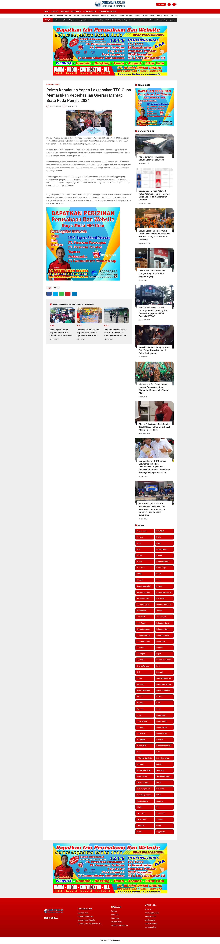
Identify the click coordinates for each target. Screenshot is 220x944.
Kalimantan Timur (143, 641)
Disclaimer (76, 11)
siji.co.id (148, 909)
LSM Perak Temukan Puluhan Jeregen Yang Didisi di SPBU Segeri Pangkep (152, 273)
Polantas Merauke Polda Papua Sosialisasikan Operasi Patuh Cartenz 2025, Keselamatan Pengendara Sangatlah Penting (88, 332)
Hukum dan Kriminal (163, 592)
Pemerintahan (161, 733)
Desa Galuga (161, 568)
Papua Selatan (142, 721)
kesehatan (140, 660)
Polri (166, 15)
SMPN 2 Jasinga (142, 782)
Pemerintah (85, 15)
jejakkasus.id (150, 920)
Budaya (159, 15)
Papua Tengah (161, 721)
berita (158, 537)
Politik (76, 15)
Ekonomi (129, 15)
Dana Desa (140, 568)
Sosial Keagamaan (143, 789)
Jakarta (159, 611)
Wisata (137, 15)
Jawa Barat (141, 617)
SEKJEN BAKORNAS (144, 770)
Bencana (114, 15)
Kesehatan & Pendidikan (165, 660)
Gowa (158, 580)
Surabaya (159, 801)
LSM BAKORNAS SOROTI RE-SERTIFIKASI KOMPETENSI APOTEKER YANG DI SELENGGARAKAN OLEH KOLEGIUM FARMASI (165, 678)
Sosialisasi (160, 789)
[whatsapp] (61, 294)
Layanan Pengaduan (85, 916)
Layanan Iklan (83, 913)
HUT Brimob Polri (143, 598)
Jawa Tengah (161, 617)
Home (46, 11)
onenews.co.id (150, 916)
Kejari (158, 654)
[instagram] (50, 4)
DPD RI (139, 574)
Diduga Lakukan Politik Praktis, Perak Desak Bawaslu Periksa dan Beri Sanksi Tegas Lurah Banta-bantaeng (154, 235)
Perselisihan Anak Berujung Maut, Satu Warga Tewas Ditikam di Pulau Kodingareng (154, 350)
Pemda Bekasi (161, 727)
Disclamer (115, 918)
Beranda (49, 84)
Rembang (140, 764)
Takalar (139, 807)
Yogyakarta (160, 832)
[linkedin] (74, 294)
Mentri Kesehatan (143, 690)
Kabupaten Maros (143, 629)
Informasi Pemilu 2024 (164, 604)
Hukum (159, 586)
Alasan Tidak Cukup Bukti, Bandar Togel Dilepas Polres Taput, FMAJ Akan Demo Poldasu (154, 427)
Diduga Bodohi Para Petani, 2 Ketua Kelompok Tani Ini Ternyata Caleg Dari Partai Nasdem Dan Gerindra (154, 195)
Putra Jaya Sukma (163, 758)
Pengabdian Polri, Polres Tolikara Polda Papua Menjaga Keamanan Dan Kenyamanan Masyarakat (115, 332)
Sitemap (161, 4)
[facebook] (43, 4)
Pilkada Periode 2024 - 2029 (165, 746)
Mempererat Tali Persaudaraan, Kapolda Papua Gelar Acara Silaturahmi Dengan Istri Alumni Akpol (153, 388)
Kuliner (145, 15)
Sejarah (159, 764)
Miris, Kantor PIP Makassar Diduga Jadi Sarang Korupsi (151, 158)
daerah (159, 555)
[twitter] (46, 4)
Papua (57, 84)
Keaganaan (141, 647)
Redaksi (54, 11)
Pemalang (140, 727)
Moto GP (140, 697)
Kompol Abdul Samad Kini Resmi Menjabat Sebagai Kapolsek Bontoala (88, 20)
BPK (138, 549)
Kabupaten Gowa (162, 623)
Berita (52, 15)
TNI (172, 15)
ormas (158, 709)
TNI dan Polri (141, 819)
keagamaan (160, 641)
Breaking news (161, 549)
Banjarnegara (142, 531)
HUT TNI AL (160, 598)
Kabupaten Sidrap (162, 629)
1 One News (116, 940)
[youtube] (53, 4)
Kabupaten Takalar (143, 635)
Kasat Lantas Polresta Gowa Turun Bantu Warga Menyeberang (127, 20)
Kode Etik (65, 11)
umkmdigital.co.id (151, 913)
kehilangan (141, 654)
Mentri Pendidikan (163, 690)
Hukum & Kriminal (143, 592)
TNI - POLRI (141, 813)
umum (158, 825)
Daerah (60, 15)
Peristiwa (105, 15)
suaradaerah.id (150, 927)
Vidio (177, 15)
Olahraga (140, 709)
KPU (138, 672)
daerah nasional (162, 562)
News (158, 703)
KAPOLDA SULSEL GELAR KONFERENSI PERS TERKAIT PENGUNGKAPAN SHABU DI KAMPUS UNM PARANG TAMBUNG (152, 509)
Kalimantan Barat (162, 635)
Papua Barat (160, 715)
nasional (159, 697)
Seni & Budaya (142, 776)
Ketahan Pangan (143, 666)
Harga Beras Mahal (144, 586)
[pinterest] (67, 294)
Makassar (140, 684)
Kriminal (95, 15)
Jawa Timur (141, 623)
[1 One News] (110, 7)
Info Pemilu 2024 (143, 604)
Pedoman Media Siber (107, 11)
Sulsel (158, 795)
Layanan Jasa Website (86, 920)
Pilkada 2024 (141, 746)
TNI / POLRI (160, 813)
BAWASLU (160, 531)
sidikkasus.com (151, 923)
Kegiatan (159, 647)
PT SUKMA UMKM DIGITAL (145, 758)
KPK (158, 666)
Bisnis (122, 15)
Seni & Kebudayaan (163, 776)
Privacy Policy (89, 11)
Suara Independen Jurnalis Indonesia (145, 795)
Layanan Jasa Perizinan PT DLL (90, 923)
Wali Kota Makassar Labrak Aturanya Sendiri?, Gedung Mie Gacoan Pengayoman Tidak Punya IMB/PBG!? (153, 311)
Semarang (160, 770)
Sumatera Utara (142, 801)
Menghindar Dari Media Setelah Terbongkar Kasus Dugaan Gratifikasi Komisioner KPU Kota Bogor (165, 684)
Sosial (152, 15)
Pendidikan (141, 740)
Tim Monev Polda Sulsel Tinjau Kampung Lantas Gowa (162, 20)
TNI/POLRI (140, 825)
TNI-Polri (159, 819)
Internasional (141, 611)
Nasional (68, 15)
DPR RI (158, 574)
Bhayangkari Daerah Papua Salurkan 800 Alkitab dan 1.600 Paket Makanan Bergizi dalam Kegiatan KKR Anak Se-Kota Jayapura (61, 332)
